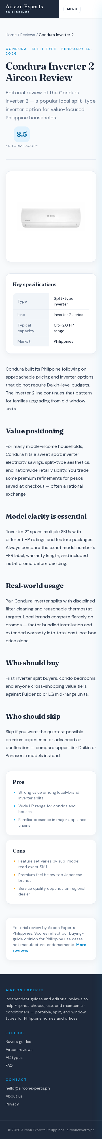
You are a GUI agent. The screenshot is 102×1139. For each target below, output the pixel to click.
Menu (72, 9)
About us (14, 1096)
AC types (14, 1057)
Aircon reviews (19, 1049)
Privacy (12, 1104)
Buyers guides (18, 1041)
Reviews (27, 34)
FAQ (9, 1065)
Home (11, 34)
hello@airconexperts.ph (28, 1088)
